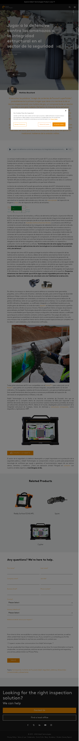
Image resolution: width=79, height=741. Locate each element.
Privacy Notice (54, 119)
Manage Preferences (20, 124)
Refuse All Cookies (44, 124)
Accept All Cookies (59, 124)
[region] (39, 119)
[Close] (66, 111)
